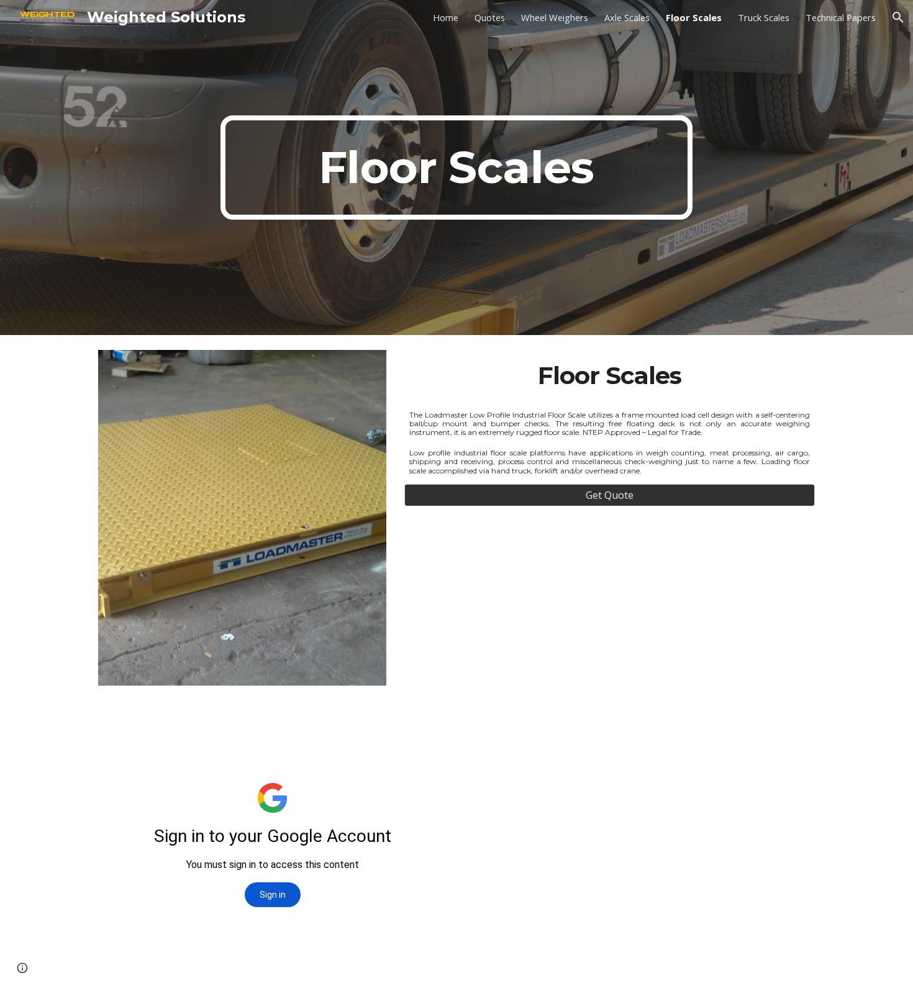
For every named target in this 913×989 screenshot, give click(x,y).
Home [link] (445, 17)
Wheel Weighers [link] (554, 17)
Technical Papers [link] (841, 17)
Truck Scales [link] (763, 17)
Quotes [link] (490, 17)
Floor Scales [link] (694, 17)
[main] (456, 167)
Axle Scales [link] (627, 17)
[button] (898, 17)
